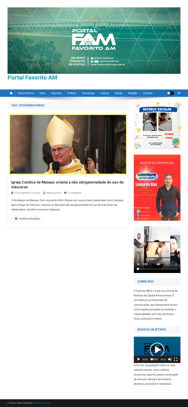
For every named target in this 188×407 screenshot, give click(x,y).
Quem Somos (26, 93)
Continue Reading (29, 218)
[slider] (154, 359)
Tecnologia (88, 93)
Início (43, 93)
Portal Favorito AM (32, 77)
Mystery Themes (40, 403)
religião (132, 93)
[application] (157, 350)
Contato (148, 93)
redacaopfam (53, 192)
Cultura (104, 93)
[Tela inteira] (176, 359)
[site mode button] (170, 93)
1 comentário (74, 192)
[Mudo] (170, 359)
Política (72, 93)
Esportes (56, 93)
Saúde (118, 93)
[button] (157, 350)
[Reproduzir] (138, 359)
